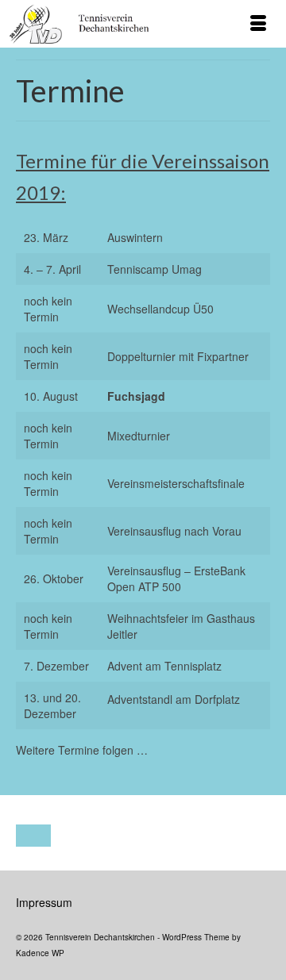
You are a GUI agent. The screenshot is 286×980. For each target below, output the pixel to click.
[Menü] (258, 24)
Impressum (44, 902)
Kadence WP (40, 953)
